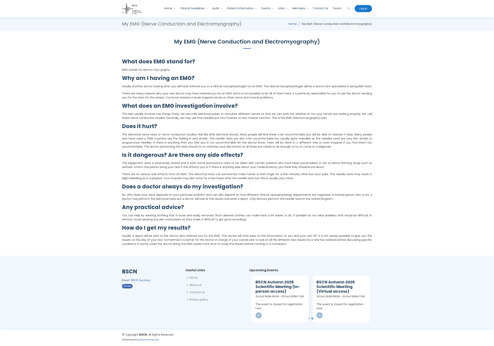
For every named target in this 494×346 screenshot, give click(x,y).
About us (195, 285)
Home (293, 24)
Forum (337, 8)
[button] (309, 318)
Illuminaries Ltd (149, 339)
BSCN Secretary (141, 280)
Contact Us (320, 8)
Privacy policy (198, 299)
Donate (127, 286)
